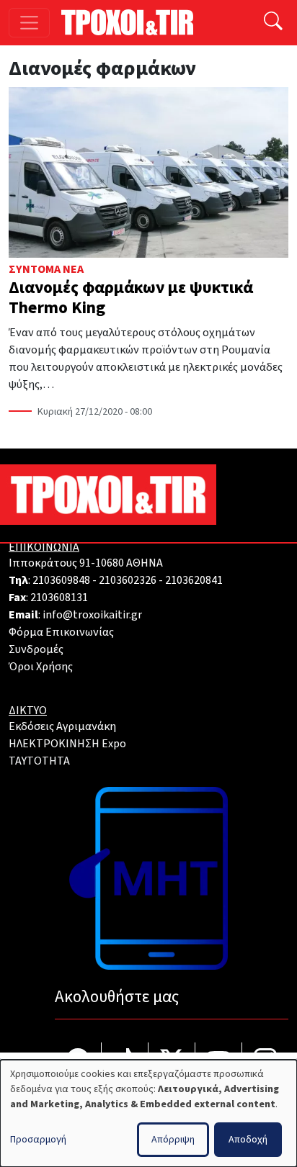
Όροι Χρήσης (41, 667)
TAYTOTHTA (39, 761)
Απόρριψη (173, 1139)
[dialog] (148, 1113)
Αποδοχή (248, 1139)
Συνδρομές (36, 649)
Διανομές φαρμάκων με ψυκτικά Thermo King (131, 298)
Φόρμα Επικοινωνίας (61, 632)
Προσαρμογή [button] (38, 1139)
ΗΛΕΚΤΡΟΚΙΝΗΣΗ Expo (67, 744)
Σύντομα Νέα (46, 269)
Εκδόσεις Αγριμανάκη (62, 726)
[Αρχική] (133, 22)
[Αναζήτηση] (273, 23)
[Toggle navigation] (29, 22)
